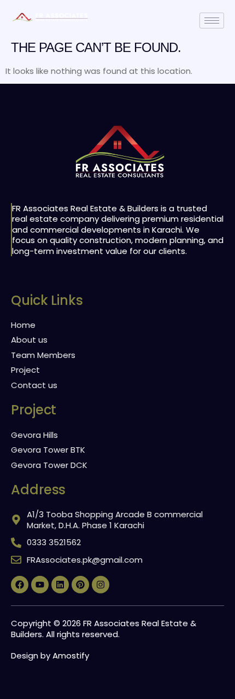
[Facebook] (19, 584)
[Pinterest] (80, 584)
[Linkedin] (60, 584)
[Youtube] (40, 584)
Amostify (70, 655)
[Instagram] (100, 584)
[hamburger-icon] (211, 20)
